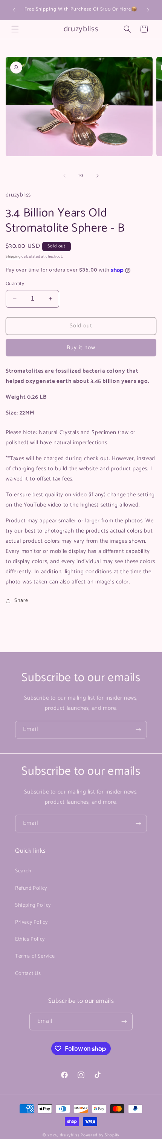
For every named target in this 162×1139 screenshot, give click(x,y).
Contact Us (28, 973)
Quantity (15, 284)
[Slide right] (97, 175)
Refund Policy (31, 888)
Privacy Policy (31, 922)
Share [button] (21, 600)
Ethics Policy (30, 939)
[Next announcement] (148, 10)
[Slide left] (64, 175)
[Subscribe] (138, 729)
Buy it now (81, 347)
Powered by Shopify (100, 1135)
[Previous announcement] (14, 10)
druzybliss (70, 1135)
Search (23, 871)
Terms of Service (35, 956)
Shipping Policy (33, 905)
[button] (15, 29)
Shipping (13, 256)
